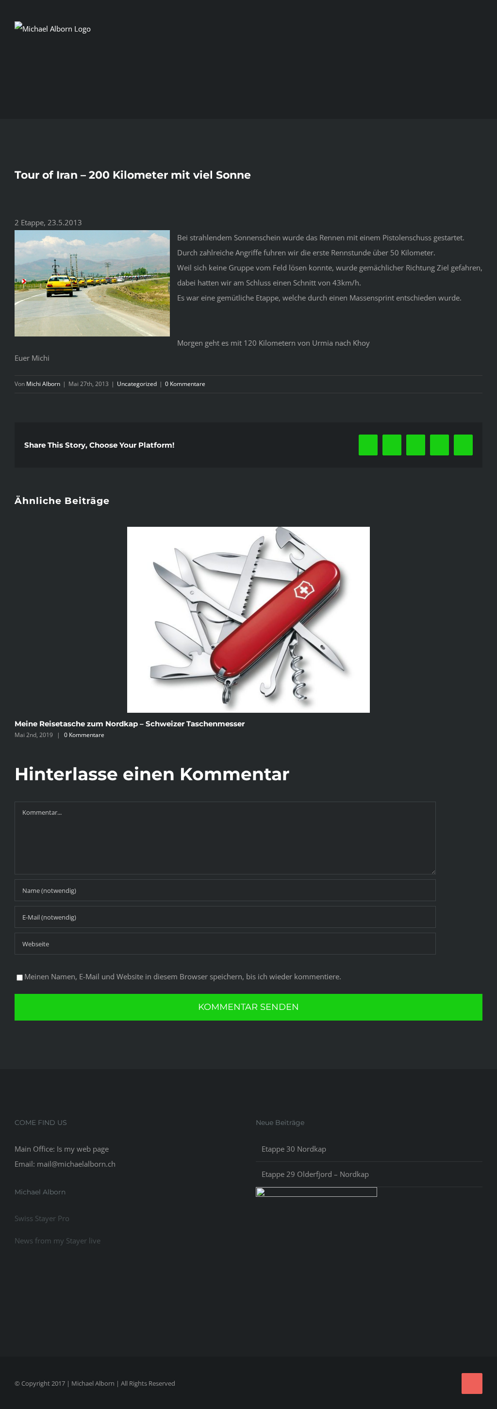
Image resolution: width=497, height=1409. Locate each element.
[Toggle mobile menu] (478, 53)
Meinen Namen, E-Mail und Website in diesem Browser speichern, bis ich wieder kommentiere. (182, 976)
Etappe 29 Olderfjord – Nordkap (315, 1174)
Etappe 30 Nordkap (294, 1149)
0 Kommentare (185, 384)
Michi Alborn (43, 384)
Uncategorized (137, 384)
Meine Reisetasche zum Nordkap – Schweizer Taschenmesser (130, 723)
